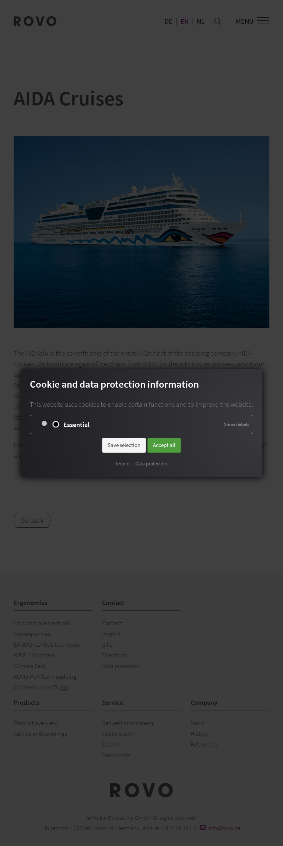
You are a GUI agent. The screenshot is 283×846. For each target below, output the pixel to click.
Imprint (123, 463)
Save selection (124, 444)
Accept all (164, 444)
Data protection (151, 463)
